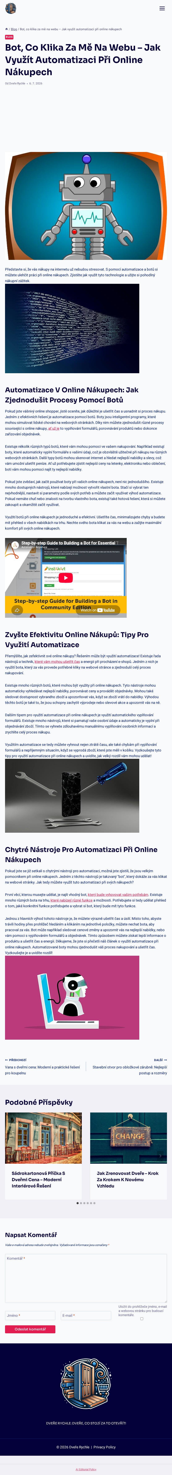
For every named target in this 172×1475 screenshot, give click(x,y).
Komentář (16, 1258)
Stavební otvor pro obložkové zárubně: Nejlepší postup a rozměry (130, 1067)
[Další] (160, 1156)
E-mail (69, 1315)
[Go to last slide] (11, 1156)
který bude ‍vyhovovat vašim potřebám (118, 894)
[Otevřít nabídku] (162, 8)
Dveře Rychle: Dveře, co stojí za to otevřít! (86, 1423)
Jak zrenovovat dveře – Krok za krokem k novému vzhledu (128, 1180)
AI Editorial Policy (86, 1469)
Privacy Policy (104, 1447)
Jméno (13, 1315)
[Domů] (6, 29)
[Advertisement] (86, 119)
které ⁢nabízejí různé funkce (72, 900)
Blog (9, 37)
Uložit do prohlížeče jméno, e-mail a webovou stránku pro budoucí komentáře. (143, 1311)
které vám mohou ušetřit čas (57, 661)
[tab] (78, 1203)
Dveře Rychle (17, 83)
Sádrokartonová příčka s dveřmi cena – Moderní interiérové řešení (38, 1180)
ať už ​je (53, 428)
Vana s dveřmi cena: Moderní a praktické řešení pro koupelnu (42, 1067)
